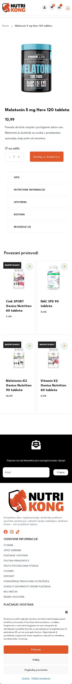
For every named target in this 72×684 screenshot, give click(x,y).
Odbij (36, 660)
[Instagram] (12, 532)
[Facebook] (6, 532)
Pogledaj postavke (36, 670)
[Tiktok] (18, 532)
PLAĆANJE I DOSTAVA (16, 555)
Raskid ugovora (14, 597)
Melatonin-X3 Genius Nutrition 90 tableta (18, 385)
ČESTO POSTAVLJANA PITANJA (21, 566)
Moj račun (10, 592)
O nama (8, 545)
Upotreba (20, 202)
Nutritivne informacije (29, 190)
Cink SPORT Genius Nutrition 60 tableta (18, 306)
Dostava (19, 214)
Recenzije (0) (22, 227)
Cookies (26, 679)
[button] (66, 612)
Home (6, 26)
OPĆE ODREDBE (12, 550)
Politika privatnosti (41, 679)
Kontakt (9, 576)
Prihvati (36, 649)
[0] (52, 7)
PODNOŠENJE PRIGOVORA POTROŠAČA (26, 581)
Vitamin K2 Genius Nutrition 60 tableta (53, 385)
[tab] (40, 177)
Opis (17, 177)
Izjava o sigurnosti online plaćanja (27, 586)
